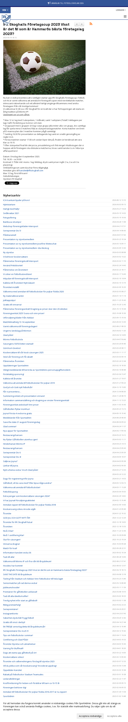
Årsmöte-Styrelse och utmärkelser (19, 644)
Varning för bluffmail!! (13, 648)
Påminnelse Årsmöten (13, 361)
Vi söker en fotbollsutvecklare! (17, 274)
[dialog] (64, 709)
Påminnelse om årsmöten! (15, 269)
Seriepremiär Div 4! (12, 456)
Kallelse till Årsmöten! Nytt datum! (19, 282)
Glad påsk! (8, 335)
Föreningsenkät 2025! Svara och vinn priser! (23, 313)
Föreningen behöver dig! (14, 687)
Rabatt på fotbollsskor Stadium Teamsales (23, 674)
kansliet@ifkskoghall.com (31, 170)
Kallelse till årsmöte (12, 378)
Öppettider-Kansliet (12, 670)
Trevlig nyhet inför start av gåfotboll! (20, 600)
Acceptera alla (114, 716)
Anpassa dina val (11, 715)
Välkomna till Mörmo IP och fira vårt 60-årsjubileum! (27, 561)
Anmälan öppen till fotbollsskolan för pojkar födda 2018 (29, 504)
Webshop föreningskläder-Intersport (20, 226)
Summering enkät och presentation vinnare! (24, 396)
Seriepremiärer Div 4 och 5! (16, 631)
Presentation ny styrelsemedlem (18, 239)
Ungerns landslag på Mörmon (17, 330)
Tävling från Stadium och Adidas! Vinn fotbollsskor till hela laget (33, 578)
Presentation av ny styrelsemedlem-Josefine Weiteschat (29, 243)
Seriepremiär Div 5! (12, 230)
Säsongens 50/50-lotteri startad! (18, 343)
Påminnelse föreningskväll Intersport (20, 261)
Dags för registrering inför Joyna (18, 478)
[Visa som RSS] (91, 24)
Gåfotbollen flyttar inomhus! (16, 409)
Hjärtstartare (9, 204)
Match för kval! (10, 548)
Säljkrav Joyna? (10, 461)
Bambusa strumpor (12, 222)
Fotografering (9, 217)
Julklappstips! (9, 300)
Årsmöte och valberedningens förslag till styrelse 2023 (28, 661)
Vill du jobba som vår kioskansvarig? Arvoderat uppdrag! (30, 665)
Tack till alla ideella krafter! (15, 596)
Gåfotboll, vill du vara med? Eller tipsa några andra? (27, 483)
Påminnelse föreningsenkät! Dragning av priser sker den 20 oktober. (35, 309)
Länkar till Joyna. (10, 465)
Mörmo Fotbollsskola (13, 339)
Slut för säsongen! (11, 539)
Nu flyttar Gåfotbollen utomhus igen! (20, 439)
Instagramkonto (10, 613)
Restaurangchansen (12, 435)
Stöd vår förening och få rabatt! (18, 356)
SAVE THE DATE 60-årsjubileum (17, 574)
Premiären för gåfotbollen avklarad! (20, 591)
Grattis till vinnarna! (12, 304)
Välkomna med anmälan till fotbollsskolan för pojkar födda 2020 (33, 291)
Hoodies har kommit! (13, 565)
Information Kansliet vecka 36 (17, 552)
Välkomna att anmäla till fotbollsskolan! (21, 487)
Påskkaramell (9, 235)
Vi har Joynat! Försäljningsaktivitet (19, 500)
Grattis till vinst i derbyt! (14, 622)
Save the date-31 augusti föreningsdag (21, 422)
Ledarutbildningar (11, 678)
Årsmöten (7, 526)
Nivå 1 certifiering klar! (13, 535)
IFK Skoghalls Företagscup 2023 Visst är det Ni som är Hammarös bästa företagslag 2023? (43, 29)
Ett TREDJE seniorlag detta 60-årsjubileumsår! (24, 626)
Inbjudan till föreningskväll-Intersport (20, 278)
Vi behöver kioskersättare (15, 256)
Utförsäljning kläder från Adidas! (18, 317)
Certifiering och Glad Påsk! (15, 639)
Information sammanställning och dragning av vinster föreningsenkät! (36, 400)
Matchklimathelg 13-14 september (19, 322)
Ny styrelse (8, 252)
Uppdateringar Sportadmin (16, 365)
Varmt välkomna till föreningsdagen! (20, 326)
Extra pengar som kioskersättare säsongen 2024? (26, 496)
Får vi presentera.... (12, 391)
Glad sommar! (9, 426)
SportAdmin (8, 696)
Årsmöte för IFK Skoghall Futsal (17, 522)
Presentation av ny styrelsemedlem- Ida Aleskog (26, 248)
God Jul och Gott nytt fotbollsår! (17, 387)
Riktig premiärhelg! (12, 604)
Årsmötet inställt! (11, 287)
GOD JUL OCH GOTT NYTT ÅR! (16, 517)
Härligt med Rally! (11, 208)
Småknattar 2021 (11, 213)
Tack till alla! (8, 557)
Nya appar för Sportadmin (15, 430)
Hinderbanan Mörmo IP (14, 443)
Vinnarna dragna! (11, 544)
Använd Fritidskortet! (13, 265)
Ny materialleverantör (13, 295)
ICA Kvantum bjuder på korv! (16, 200)
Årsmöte (7, 513)
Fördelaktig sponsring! (13, 374)
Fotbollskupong (10, 491)
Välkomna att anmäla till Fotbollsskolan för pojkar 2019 (29, 383)
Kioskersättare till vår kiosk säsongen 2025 (23, 352)
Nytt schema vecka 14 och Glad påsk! (20, 470)
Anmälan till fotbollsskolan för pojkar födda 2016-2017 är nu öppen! (35, 691)
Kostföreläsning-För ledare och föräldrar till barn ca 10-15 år (31, 683)
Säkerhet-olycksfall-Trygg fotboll (18, 617)
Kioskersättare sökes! (13, 657)
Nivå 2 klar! (8, 530)
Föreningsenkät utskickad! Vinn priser (21, 404)
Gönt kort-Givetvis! (12, 348)
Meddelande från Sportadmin (17, 417)
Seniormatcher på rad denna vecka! (20, 583)
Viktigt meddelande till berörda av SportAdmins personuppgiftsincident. (37, 369)
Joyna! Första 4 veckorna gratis (17, 413)
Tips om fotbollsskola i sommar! (18, 635)
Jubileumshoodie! (11, 587)
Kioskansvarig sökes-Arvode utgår (19, 509)
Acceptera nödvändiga (90, 716)
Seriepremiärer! (10, 609)
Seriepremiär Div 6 (12, 452)
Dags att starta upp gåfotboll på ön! (20, 652)
